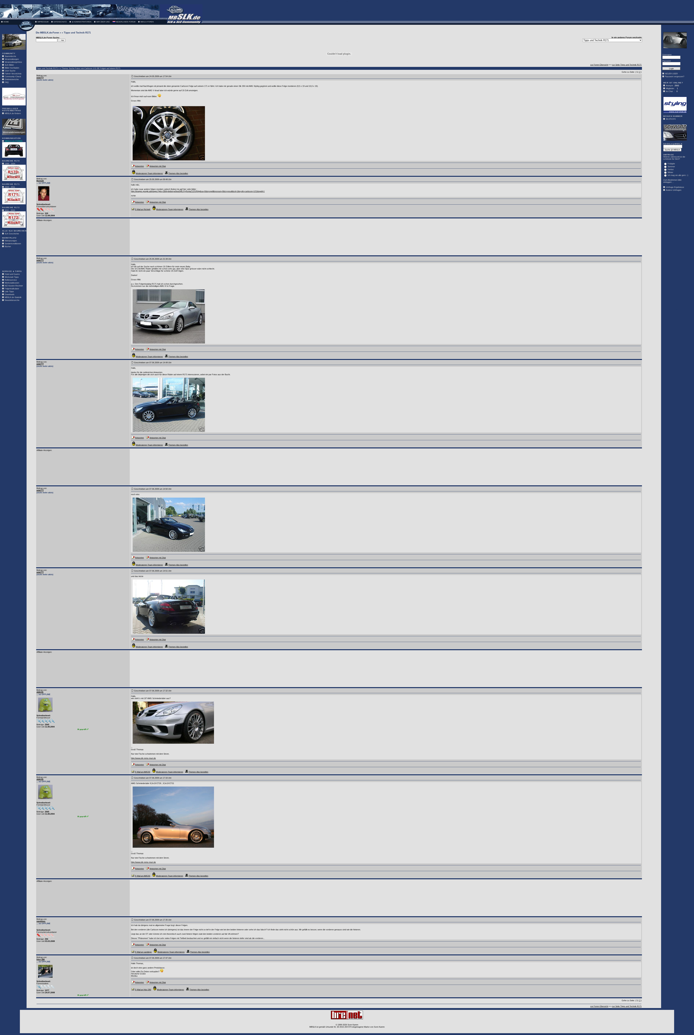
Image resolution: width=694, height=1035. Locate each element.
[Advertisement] (13, 260)
